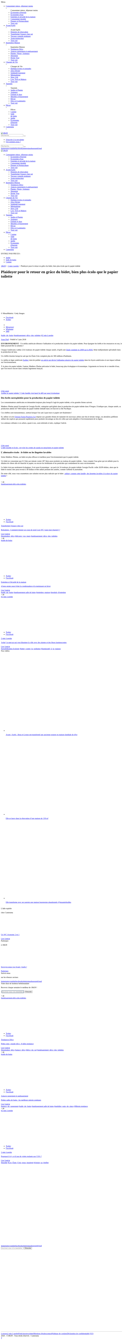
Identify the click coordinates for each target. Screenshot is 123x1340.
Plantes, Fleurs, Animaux (20, 53)
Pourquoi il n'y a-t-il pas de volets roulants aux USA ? (21, 1156)
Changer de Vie (12, 62)
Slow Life (14, 77)
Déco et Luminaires (18, 101)
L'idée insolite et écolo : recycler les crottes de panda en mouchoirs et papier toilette (32, 448)
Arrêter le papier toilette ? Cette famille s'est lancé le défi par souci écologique (30, 393)
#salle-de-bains (6, 540)
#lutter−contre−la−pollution (30, 649)
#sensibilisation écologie (10, 649)
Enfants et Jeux (16, 94)
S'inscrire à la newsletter (15, 140)
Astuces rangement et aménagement (24, 51)
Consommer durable (18, 19)
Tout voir (14, 23)
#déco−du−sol (31, 1050)
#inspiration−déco (8, 536)
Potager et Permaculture (20, 21)
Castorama (10, 127)
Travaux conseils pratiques (21, 36)
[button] (25, 146)
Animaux (14, 92)
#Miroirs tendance (81, 1106)
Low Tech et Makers (18, 79)
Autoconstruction (17, 38)
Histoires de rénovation (19, 32)
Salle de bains (11, 260)
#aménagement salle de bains (25, 592)
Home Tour (15, 58)
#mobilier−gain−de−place (64, 1106)
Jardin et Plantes (17, 90)
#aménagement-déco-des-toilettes (13, 484)
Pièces (8, 105)
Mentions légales (40, 1334)
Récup (13, 99)
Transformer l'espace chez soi (22, 34)
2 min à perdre (13, 266)
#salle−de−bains (7, 335)
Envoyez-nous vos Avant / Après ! (14, 967)
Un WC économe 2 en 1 (10, 935)
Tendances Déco (17, 49)
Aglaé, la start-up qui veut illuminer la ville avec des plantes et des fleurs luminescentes (34, 642)
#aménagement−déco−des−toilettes (27, 335)
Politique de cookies (59, 1334)
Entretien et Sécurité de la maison (13, 582)
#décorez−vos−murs (22, 536)
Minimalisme (15, 75)
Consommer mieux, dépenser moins (19, 6)
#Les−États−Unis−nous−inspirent (20, 1163)
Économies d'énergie (18, 13)
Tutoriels (9, 84)
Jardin (13, 118)
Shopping (14, 56)
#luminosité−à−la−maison (51, 649)
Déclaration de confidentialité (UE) (80, 1334)
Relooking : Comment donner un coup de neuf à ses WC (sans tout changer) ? (30, 530)
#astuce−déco (20, 1050)
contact (49, 1334)
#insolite (4, 1163)
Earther (26, 360)
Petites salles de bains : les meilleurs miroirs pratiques (21, 1100)
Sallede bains (14, 115)
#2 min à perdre (47, 335)
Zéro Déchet (15, 71)
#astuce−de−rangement (9, 1106)
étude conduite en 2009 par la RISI (79, 350)
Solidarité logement (18, 73)
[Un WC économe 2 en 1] (9, 931)
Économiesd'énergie (15, 121)
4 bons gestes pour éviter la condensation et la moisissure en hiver (26, 586)
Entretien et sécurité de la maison (23, 17)
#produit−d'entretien (58, 592)
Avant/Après (10, 25)
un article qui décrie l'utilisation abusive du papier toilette (62, 360)
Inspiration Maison (13, 43)
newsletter (30, 1334)
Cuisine (13, 112)
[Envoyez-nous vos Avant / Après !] (9, 963)
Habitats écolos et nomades (21, 69)
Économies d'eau (17, 15)
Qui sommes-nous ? (13, 142)
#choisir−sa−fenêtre (41, 1163)
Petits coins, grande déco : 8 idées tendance (17, 1044)
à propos (4, 1334)
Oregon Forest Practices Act (25, 417)
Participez (4, 971)
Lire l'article (5, 534)
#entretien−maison (43, 592)
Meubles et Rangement (19, 97)
